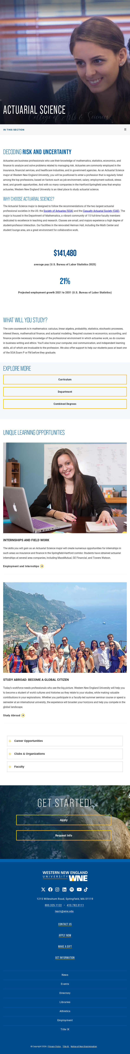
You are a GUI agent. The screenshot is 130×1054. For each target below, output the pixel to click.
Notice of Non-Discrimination (84, 1046)
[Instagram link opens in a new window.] (57, 887)
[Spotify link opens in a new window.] (72, 887)
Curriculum (65, 379)
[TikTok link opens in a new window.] (86, 887)
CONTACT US (65, 924)
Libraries (65, 1002)
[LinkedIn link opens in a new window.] (64, 887)
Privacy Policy (55, 1046)
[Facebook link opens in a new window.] (50, 887)
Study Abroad (11, 715)
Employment (65, 1020)
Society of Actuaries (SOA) (58, 210)
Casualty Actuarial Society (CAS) (101, 210)
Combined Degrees (65, 403)
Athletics (65, 1011)
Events (65, 983)
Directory (65, 993)
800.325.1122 (53, 905)
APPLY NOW (65, 935)
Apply (64, 820)
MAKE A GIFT (65, 946)
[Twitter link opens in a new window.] (43, 887)
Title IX (65, 1029)
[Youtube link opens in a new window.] (79, 887)
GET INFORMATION (65, 957)
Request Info (63, 835)
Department (65, 391)
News (65, 974)
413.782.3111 (75, 905)
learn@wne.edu (64, 911)
